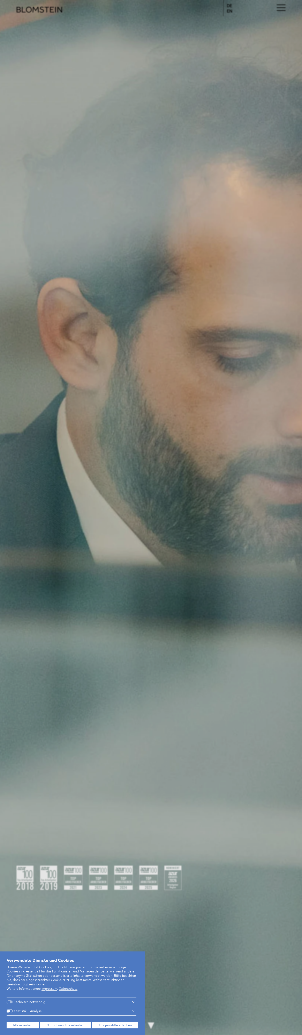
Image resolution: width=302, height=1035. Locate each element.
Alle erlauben (22, 1025)
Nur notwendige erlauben (65, 1025)
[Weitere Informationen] (94, 1002)
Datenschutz (68, 989)
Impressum (49, 989)
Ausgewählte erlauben (115, 1025)
